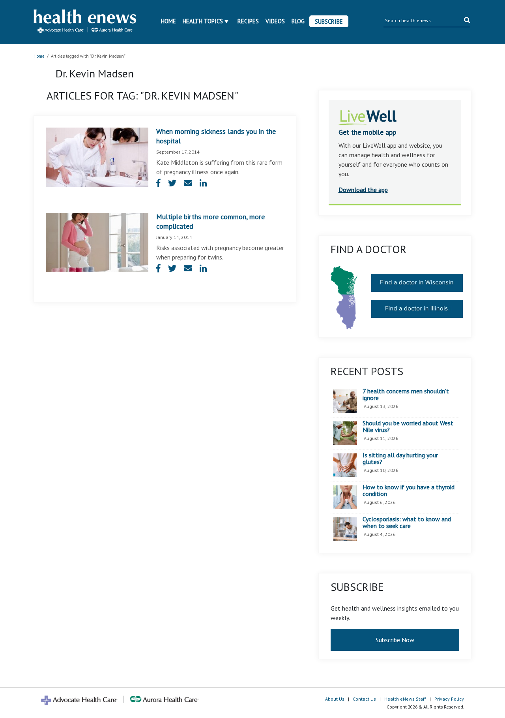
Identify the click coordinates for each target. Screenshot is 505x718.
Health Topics (203, 21)
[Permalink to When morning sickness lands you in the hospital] (97, 156)
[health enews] (85, 22)
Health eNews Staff (405, 699)
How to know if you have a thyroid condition (408, 491)
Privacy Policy (449, 699)
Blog (298, 21)
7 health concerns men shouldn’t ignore (406, 395)
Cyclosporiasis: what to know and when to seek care (407, 523)
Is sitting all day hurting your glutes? (400, 459)
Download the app (363, 190)
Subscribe (329, 21)
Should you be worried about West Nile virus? (408, 427)
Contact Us (364, 699)
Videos (275, 21)
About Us (334, 699)
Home (168, 21)
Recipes (248, 21)
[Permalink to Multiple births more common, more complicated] (97, 242)
